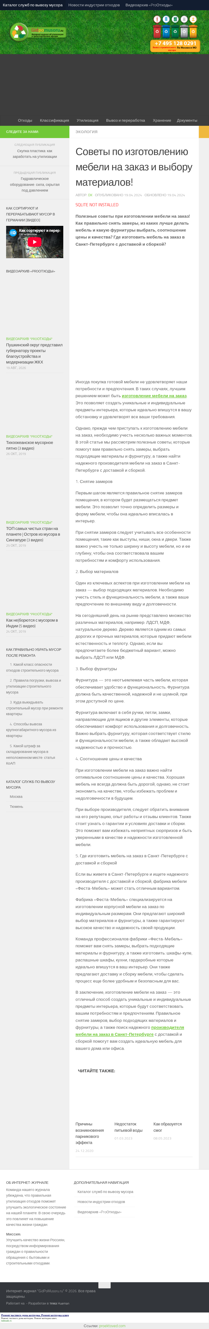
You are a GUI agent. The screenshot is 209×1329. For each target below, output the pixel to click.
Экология (87, 131)
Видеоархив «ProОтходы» (149, 5)
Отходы (25, 120)
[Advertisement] (104, 84)
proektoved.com (112, 1325)
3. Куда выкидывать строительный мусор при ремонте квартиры (34, 708)
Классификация (54, 120)
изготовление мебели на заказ (154, 395)
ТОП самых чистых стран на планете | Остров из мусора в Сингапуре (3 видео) (33, 534)
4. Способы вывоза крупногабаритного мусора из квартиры (31, 730)
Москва (16, 796)
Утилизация (87, 120)
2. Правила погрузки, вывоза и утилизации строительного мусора (33, 686)
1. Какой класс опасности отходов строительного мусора (32, 667)
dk (90, 195)
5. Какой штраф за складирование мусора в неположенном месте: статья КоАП (30, 755)
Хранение (162, 120)
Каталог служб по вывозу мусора (33, 5)
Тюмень (16, 806)
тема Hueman (59, 1303)
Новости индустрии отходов (94, 5)
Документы (187, 120)
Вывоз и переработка (125, 120)
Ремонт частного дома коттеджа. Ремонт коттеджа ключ (29, 1318)
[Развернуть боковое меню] (204, 132)
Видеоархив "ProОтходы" (29, 339)
